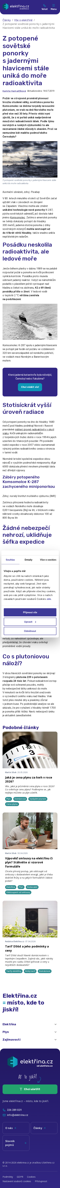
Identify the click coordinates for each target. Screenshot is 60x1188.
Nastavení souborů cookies (17, 1181)
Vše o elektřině (23, 20)
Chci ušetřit (32, 1089)
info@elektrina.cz (17, 1115)
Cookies (31, 1176)
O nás (9, 1128)
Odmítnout (30, 631)
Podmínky (8, 1176)
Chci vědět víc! (30, 387)
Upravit (28, 621)
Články (7, 20)
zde (49, 599)
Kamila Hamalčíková (14, 91)
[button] (30, 1024)
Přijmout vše (30, 612)
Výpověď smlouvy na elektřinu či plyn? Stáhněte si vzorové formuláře (29, 862)
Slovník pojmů (10, 1143)
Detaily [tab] (28, 559)
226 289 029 (14, 1109)
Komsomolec (17, 217)
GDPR (20, 1176)
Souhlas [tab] (10, 559)
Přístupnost (41, 1181)
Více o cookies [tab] (48, 559)
